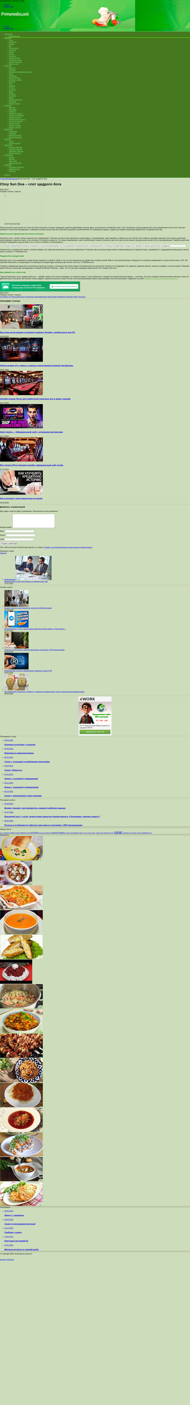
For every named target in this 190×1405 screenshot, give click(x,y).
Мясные (12, 68)
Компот (12, 159)
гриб (12, 833)
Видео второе (14, 104)
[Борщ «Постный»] (21, 1131)
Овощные (13, 76)
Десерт (7, 139)
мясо (81, 833)
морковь (67, 833)
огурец (89, 833)
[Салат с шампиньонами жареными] (21, 1156)
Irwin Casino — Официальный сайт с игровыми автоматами (31, 432)
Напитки (8, 155)
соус (130, 833)
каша (28, 833)
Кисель (11, 157)
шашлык (145, 833)
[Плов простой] (21, 1082)
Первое (8, 38)
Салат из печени (15, 121)
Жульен (12, 94)
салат (118, 832)
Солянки (12, 50)
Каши (11, 92)
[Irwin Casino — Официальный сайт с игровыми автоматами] (21, 428)
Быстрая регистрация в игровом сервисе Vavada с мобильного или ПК (37, 332)
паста (98, 833)
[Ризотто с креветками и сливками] (21, 1008)
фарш (135, 833)
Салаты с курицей (16, 115)
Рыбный (12, 112)
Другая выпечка (15, 137)
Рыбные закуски (15, 149)
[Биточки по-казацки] (21, 909)
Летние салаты (15, 117)
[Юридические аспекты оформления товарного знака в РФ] (16, 669)
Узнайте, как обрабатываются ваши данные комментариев (68, 547)
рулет (112, 833)
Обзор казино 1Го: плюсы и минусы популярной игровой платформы (36, 365)
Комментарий (6, 527)
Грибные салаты (15, 113)
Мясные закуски (15, 147)
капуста (23, 833)
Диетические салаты (17, 119)
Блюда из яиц (14, 78)
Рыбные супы (14, 58)
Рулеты (12, 88)
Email (3, 535)
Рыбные (12, 70)
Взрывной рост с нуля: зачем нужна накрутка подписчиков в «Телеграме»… (35, 629)
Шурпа (11, 54)
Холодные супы (15, 60)
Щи (10, 46)
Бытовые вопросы (16, 167)
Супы (11, 40)
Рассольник (13, 48)
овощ (85, 833)
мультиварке (74, 833)
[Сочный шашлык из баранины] (21, 1057)
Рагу (10, 84)
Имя (2, 531)
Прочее (8, 165)
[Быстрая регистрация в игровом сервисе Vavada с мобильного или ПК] (21, 328)
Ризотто (12, 82)
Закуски (8, 145)
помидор (107, 833)
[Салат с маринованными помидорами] (16, 884)
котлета (35, 832)
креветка (47, 833)
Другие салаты (15, 127)
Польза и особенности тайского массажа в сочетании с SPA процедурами (34, 650)
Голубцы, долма (15, 80)
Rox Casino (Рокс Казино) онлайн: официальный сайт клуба (31, 465)
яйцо (150, 833)
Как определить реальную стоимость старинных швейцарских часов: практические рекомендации (44, 692)
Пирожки (12, 133)
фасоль (139, 833)
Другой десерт (15, 143)
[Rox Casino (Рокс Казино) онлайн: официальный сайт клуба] (21, 461)
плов (101, 833)
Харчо (11, 52)
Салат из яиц (14, 123)
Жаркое (12, 86)
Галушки (12, 96)
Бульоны (12, 56)
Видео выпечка (15, 135)
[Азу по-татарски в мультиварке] (21, 1032)
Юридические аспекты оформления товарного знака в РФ (28, 671)
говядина (6, 833)
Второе (7, 66)
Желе (11, 141)
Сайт (2, 539)
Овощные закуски (16, 151)
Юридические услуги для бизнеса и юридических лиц (26, 581)
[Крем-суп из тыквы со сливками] (21, 934)
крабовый (41, 833)
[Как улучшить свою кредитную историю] (21, 494)
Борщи (11, 44)
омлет (93, 833)
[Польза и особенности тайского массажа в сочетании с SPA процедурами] (16, 648)
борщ (1, 833)
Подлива (12, 102)
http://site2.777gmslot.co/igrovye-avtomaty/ (161, 279)
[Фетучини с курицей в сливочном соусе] (21, 1205)
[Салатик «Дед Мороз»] (16, 983)
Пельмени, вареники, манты (20, 72)
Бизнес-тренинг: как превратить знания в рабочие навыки (28, 608)
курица (61, 832)
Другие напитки (15, 163)
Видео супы (13, 64)
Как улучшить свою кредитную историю (21, 498)
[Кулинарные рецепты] (14, 23)
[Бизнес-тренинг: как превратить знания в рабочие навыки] (16, 606)
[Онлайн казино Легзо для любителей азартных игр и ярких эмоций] (21, 394)
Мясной (12, 108)
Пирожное (13, 131)
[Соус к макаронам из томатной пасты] (21, 1106)
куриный (54, 833)
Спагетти (12, 90)
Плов (11, 74)
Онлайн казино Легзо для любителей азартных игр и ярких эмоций (35, 399)
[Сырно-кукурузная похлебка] (21, 860)
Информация (14, 36)
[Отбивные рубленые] (21, 958)
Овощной (12, 110)
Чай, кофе (13, 161)
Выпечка (8, 129)
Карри (11, 98)
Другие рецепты (15, 62)
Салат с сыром (15, 125)
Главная (3, 179)
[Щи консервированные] (21, 1181)
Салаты (8, 106)
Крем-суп (12, 42)
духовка (17, 833)
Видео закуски (14, 153)
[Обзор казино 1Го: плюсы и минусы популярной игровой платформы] (21, 361)
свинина (126, 833)
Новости (12, 171)
